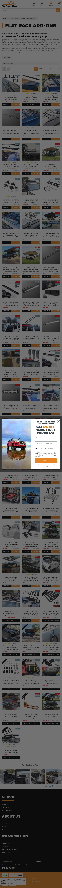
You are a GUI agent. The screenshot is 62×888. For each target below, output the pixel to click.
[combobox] (37, 449)
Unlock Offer (46, 460)
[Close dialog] (58, 421)
